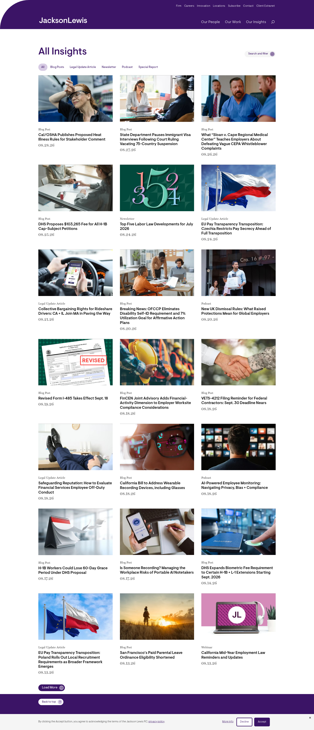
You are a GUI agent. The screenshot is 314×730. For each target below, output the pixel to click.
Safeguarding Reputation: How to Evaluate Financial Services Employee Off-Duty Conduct (75, 487)
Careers (189, 6)
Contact (248, 6)
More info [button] (228, 721)
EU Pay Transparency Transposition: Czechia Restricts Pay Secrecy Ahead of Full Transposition (236, 228)
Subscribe (234, 6)
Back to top (49, 702)
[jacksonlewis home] (63, 19)
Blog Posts (57, 67)
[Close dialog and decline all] (310, 718)
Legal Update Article (83, 67)
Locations (219, 6)
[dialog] (157, 722)
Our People (210, 22)
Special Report (148, 67)
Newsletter (109, 67)
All (43, 67)
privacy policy (156, 721)
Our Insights (256, 22)
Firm (179, 6)
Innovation (203, 6)
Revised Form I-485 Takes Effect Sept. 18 (73, 398)
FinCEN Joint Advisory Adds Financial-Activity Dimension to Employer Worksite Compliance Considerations (155, 403)
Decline (244, 722)
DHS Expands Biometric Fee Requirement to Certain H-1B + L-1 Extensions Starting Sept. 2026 (237, 572)
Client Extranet (265, 6)
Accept (262, 722)
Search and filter (258, 53)
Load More (49, 687)
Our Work (233, 22)
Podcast (127, 67)
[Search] (271, 22)
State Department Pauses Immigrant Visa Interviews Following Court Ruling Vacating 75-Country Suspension (155, 139)
